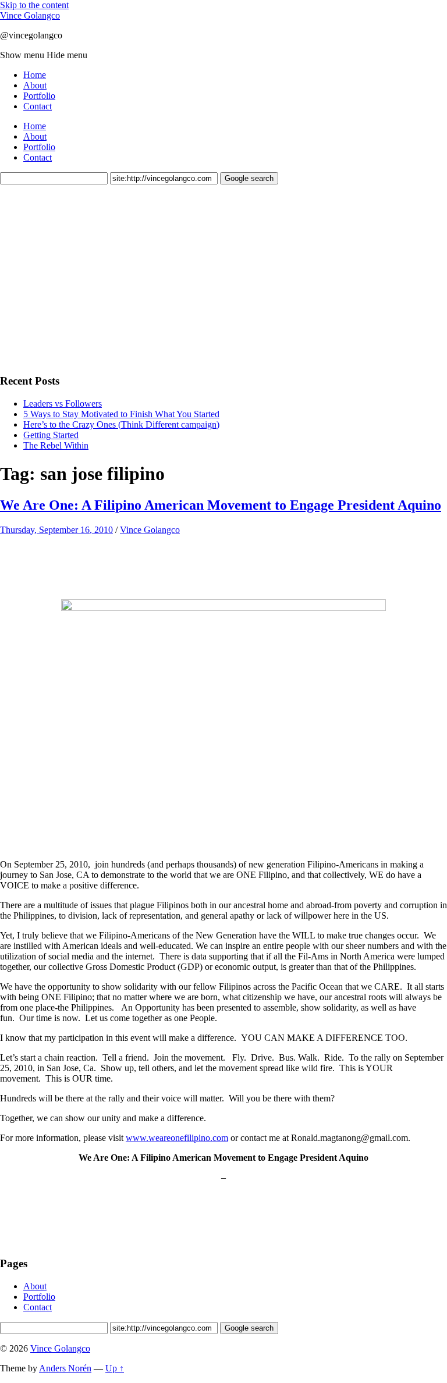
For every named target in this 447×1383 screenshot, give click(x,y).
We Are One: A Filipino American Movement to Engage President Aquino (220, 505)
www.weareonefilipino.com (177, 1138)
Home (34, 75)
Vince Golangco (30, 15)
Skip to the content (34, 5)
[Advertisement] (87, 277)
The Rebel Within (55, 445)
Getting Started (51, 435)
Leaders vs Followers (62, 403)
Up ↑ (114, 1368)
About (35, 85)
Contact (37, 106)
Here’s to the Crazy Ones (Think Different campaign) (121, 424)
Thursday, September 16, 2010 (56, 530)
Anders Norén (65, 1368)
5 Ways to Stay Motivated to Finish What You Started (121, 414)
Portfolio (39, 96)
